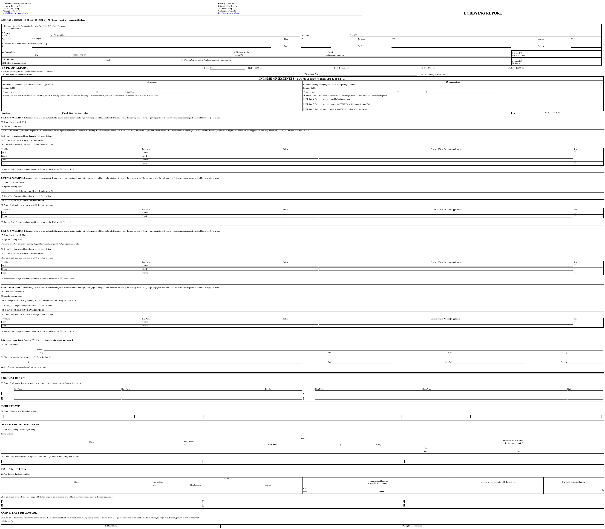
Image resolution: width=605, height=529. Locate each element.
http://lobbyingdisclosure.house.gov (16, 13)
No (5, 521)
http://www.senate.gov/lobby (229, 13)
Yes (11, 521)
